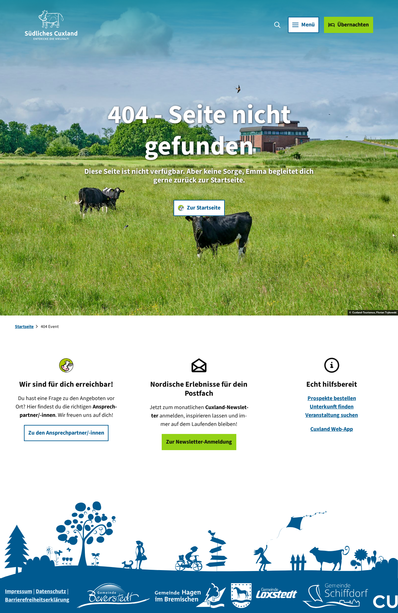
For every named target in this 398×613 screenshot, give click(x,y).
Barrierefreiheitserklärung (37, 600)
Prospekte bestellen (332, 398)
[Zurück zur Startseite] (51, 25)
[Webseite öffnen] (113, 595)
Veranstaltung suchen (331, 415)
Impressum (18, 591)
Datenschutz (51, 591)
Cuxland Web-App (331, 429)
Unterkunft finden (332, 407)
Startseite (24, 327)
